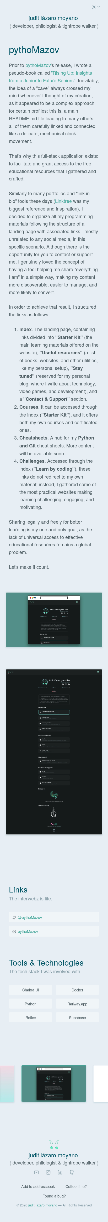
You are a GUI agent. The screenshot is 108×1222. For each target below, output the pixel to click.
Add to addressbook (38, 1186)
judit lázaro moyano (42, 1205)
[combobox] (96, 7)
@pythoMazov (30, 917)
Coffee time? (76, 1186)
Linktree (63, 200)
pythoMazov (38, 64)
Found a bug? (54, 1196)
